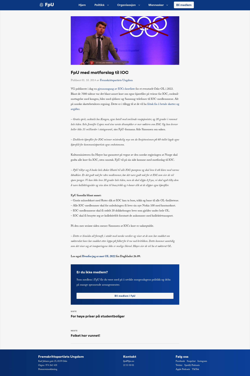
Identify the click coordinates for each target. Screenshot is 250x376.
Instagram (202, 361)
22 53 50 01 (128, 365)
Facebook (180, 361)
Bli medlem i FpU (125, 295)
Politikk (99, 5)
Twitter (179, 365)
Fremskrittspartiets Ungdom (116, 80)
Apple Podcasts (183, 370)
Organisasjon (126, 5)
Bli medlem (184, 5)
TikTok (195, 370)
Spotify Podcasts (192, 365)
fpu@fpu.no (128, 361)
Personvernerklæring (47, 370)
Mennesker (156, 5)
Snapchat (191, 361)
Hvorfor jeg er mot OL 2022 (98, 256)
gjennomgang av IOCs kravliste (116, 89)
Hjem (82, 5)
